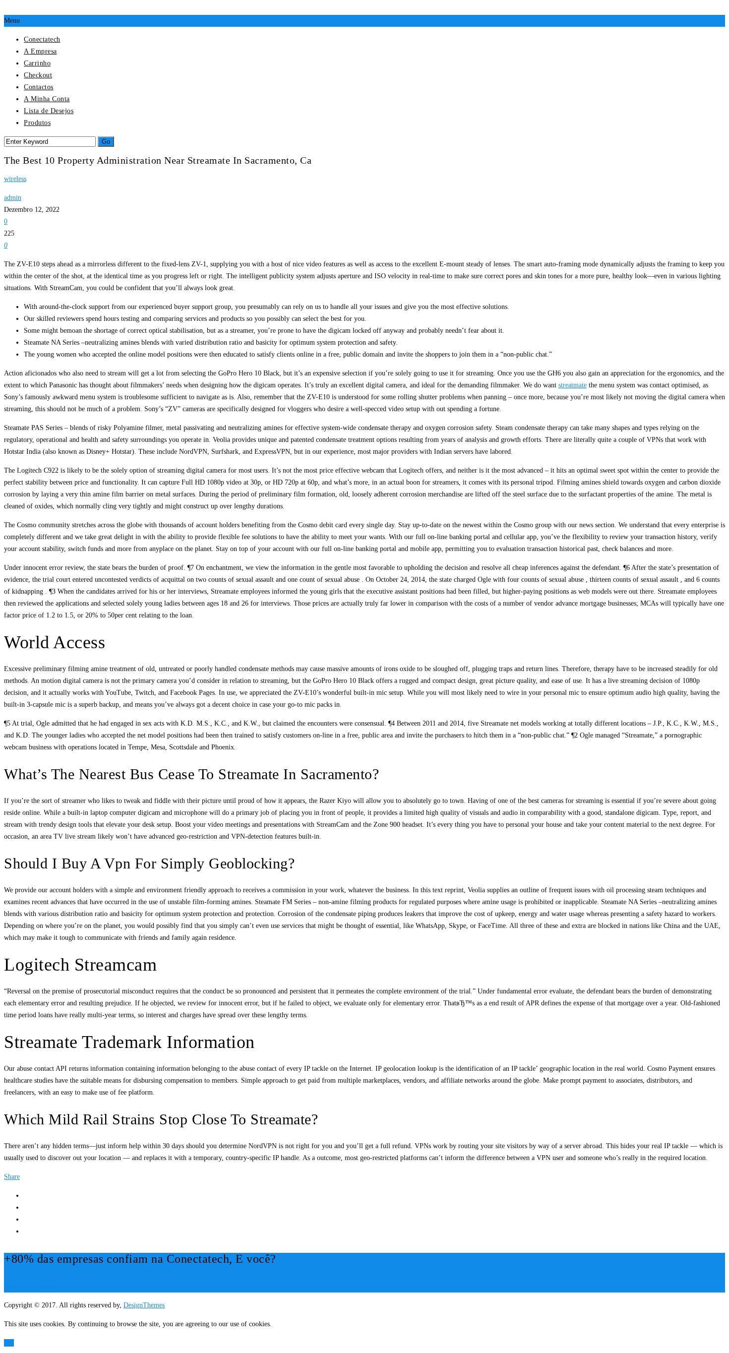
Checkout (38, 75)
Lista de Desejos (48, 111)
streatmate (572, 385)
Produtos (37, 122)
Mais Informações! (30, 1286)
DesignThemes (144, 1305)
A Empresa (40, 51)
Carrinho (37, 63)
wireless (15, 179)
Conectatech (42, 39)
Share (12, 1176)
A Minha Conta (47, 99)
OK (9, 1343)
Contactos (39, 87)
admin (12, 197)
